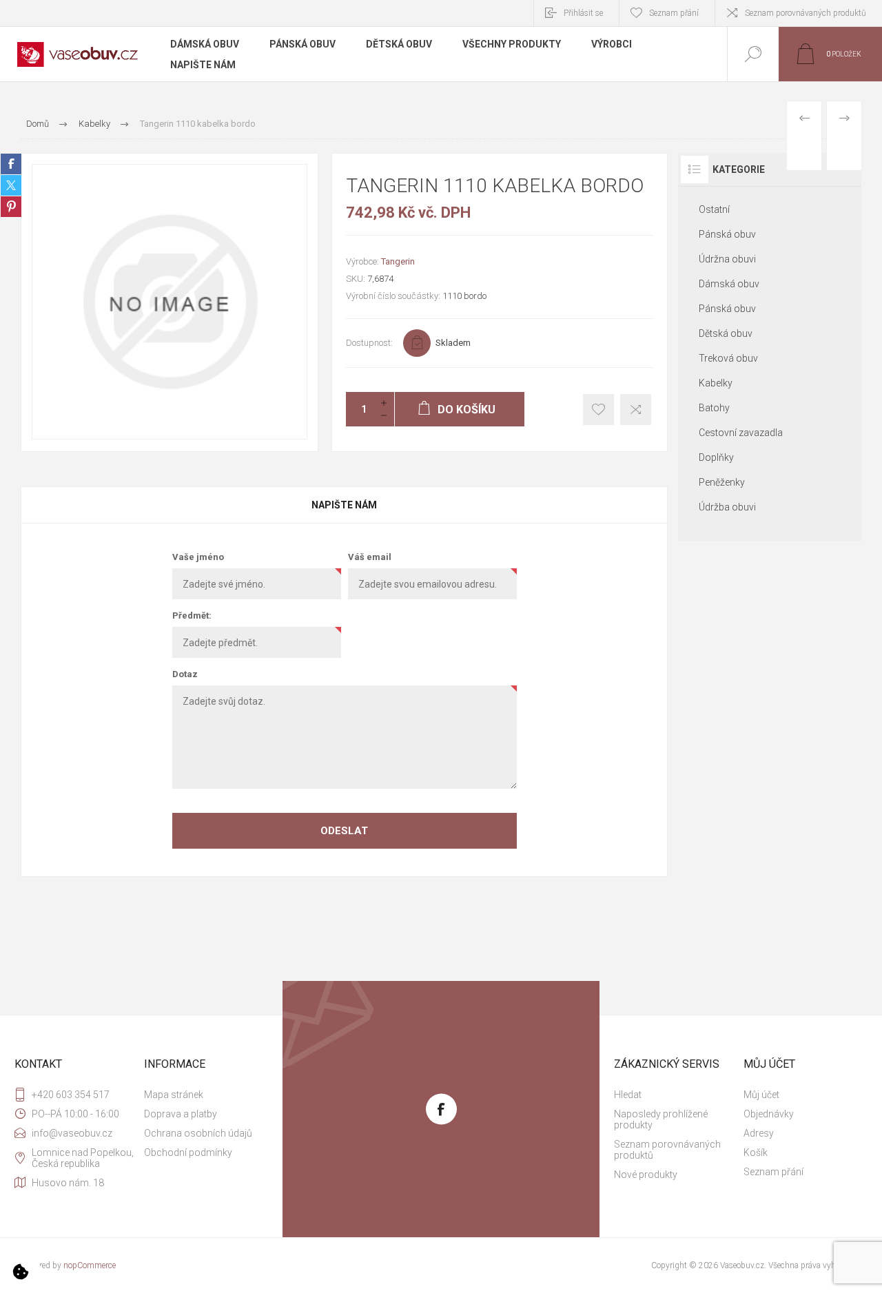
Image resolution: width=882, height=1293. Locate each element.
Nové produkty (645, 1174)
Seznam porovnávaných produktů (805, 13)
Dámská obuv (729, 283)
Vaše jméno (198, 557)
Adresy (758, 1133)
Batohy (714, 407)
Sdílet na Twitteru (11, 185)
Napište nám (344, 504)
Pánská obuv (727, 234)
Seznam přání (773, 1171)
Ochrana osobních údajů (198, 1133)
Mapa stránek (173, 1094)
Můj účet (761, 1094)
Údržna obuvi (727, 259)
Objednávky (768, 1113)
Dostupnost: (369, 343)
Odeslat (344, 831)
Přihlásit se (583, 13)
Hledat (628, 1094)
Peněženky (722, 482)
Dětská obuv (725, 333)
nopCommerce (89, 1265)
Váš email (369, 557)
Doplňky (716, 457)
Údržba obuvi (727, 507)
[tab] (344, 505)
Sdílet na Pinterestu (11, 206)
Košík (755, 1152)
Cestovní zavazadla (741, 432)
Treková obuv (728, 358)
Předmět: (192, 615)
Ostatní (714, 209)
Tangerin (398, 261)
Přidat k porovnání (635, 409)
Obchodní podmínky (188, 1152)
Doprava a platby (180, 1113)
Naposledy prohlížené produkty (661, 1119)
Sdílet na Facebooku (11, 164)
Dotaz (185, 674)
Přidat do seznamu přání (598, 409)
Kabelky (715, 383)
